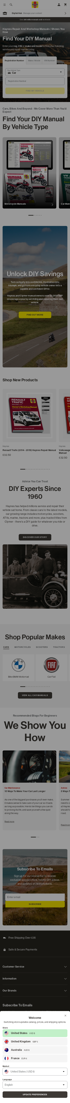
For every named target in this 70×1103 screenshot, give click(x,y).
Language (7, 1079)
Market (6, 1066)
